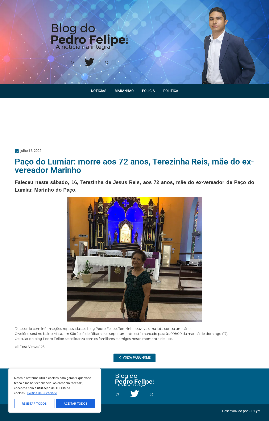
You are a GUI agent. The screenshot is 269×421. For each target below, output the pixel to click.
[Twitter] (89, 63)
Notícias (98, 91)
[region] (54, 390)
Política (170, 91)
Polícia (148, 91)
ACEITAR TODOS (75, 403)
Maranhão (124, 91)
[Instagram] (73, 63)
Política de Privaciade (42, 393)
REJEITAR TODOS (34, 403)
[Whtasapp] (106, 63)
